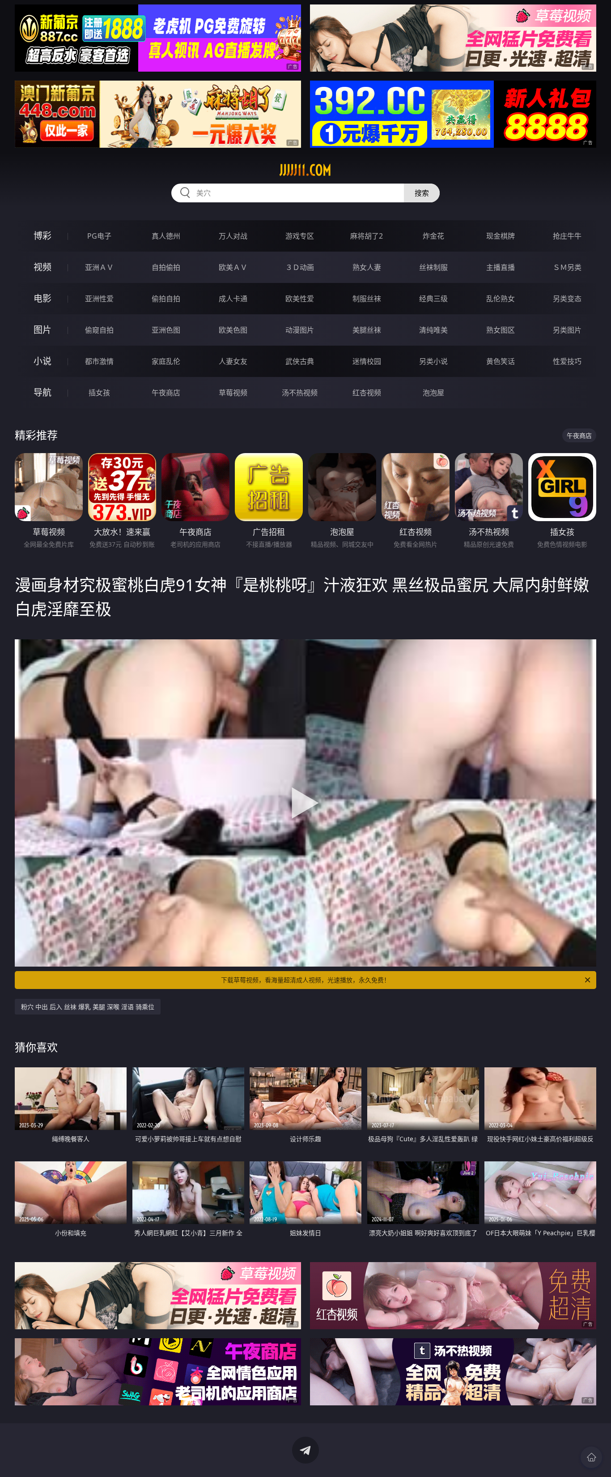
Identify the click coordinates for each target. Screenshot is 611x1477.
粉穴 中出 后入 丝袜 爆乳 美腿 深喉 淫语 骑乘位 (87, 1006)
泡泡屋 (433, 393)
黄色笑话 (500, 361)
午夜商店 (166, 393)
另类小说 (433, 361)
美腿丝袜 (366, 330)
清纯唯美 (433, 330)
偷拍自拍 (166, 299)
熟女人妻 (366, 267)
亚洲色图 (166, 330)
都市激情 (99, 361)
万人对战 (233, 236)
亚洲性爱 (99, 299)
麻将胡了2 (366, 236)
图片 (42, 330)
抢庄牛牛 (567, 236)
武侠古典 (299, 361)
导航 (42, 392)
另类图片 (567, 330)
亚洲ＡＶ (99, 267)
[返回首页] (591, 1457)
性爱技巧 (567, 361)
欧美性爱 (299, 299)
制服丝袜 (366, 299)
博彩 (42, 236)
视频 (42, 267)
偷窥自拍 (99, 330)
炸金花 (433, 236)
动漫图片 (299, 330)
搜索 (422, 193)
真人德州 (166, 236)
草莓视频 (233, 393)
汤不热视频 (300, 393)
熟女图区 (500, 330)
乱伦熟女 (500, 299)
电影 (42, 298)
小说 (42, 361)
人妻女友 (233, 361)
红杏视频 (366, 393)
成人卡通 (233, 299)
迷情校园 (366, 361)
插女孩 (99, 393)
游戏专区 (299, 236)
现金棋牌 (500, 236)
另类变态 (567, 299)
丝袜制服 (433, 267)
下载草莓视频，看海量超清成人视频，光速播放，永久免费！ (305, 980)
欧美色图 (233, 330)
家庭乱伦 (166, 361)
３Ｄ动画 (299, 267)
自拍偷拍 (166, 267)
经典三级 (433, 299)
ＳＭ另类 (567, 267)
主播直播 (500, 267)
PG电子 (99, 236)
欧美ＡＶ (233, 267)
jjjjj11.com (305, 170)
